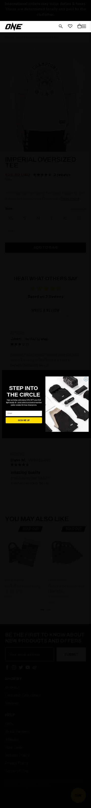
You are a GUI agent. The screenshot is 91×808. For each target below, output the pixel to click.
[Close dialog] (86, 379)
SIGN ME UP (24, 420)
